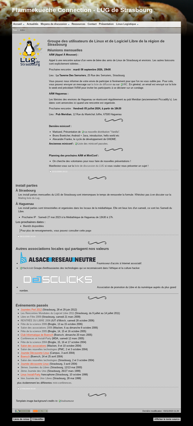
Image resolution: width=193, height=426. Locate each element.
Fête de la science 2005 (34, 331)
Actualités (32, 24)
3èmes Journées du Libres (35, 367)
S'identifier (38, 419)
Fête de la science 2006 (34, 324)
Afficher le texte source (167, 419)
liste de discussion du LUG (89, 165)
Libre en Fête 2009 (31, 316)
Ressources (78, 24)
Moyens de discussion (54, 24)
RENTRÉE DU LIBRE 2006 (36, 320)
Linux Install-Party (31, 374)
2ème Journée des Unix (34, 371)
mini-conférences (62, 382)
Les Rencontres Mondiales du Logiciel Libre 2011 (47, 313)
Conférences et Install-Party (36, 338)
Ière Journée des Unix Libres (36, 378)
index (22, 30)
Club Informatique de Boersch (37, 334)
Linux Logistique (126, 24)
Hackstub (28, 268)
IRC (125, 84)
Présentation (106, 24)
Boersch (25, 356)
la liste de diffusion (101, 84)
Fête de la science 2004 (34, 342)
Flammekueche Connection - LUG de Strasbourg (82, 10)
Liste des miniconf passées (93, 143)
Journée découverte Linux (35, 363)
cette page (85, 230)
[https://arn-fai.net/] (58, 263)
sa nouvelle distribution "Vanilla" (101, 131)
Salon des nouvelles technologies (39, 349)
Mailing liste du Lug (28, 198)
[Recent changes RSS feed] (39, 412)
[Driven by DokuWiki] (22, 412)
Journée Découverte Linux (35, 352)
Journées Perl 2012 (31, 309)
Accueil (17, 24)
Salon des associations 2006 (36, 327)
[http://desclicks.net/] (58, 287)
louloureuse (67, 400)
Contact (92, 24)
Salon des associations (33, 345)
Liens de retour (21, 419)
